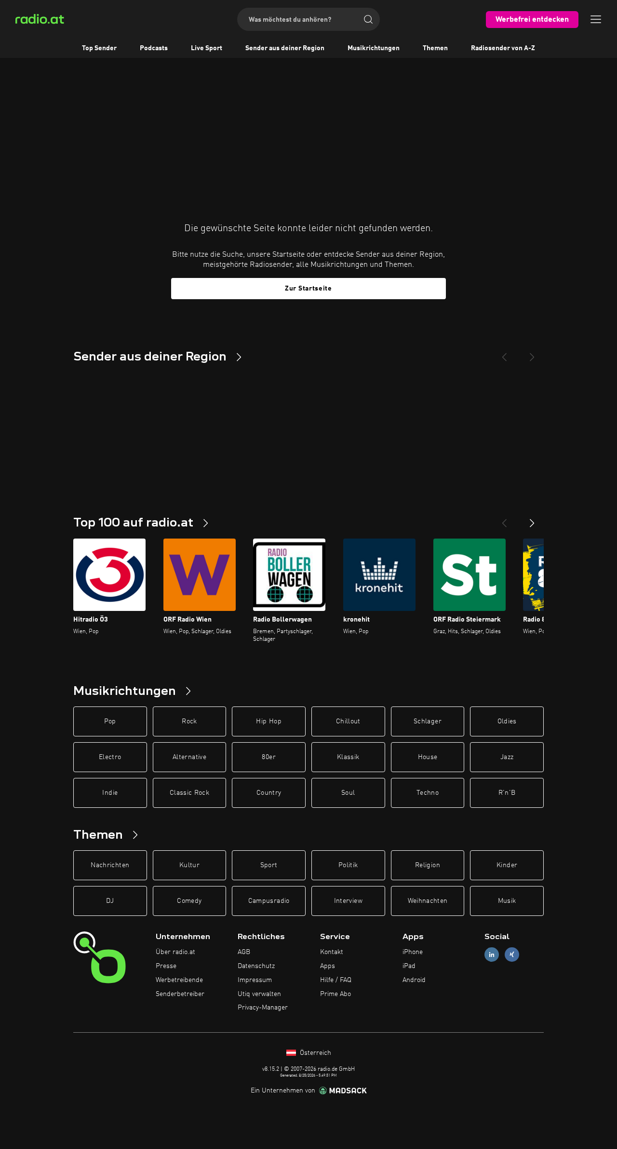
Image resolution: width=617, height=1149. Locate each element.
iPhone (412, 952)
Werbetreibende (179, 980)
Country (268, 792)
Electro (110, 757)
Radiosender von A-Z (503, 48)
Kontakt (331, 952)
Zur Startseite (308, 288)
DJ (110, 901)
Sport (269, 865)
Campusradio (269, 901)
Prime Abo (335, 994)
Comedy (189, 901)
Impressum (255, 980)
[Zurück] (504, 519)
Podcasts (154, 48)
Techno (427, 792)
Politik (348, 865)
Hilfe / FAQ (335, 980)
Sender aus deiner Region (284, 48)
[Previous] (504, 353)
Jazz (506, 757)
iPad (409, 966)
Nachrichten (110, 865)
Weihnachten (428, 901)
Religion (427, 865)
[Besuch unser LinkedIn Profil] (492, 955)
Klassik (348, 757)
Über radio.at (175, 952)
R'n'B (507, 792)
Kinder (506, 865)
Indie (110, 792)
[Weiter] (532, 519)
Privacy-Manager (263, 1007)
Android (414, 980)
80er (268, 757)
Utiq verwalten (259, 994)
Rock (189, 721)
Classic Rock (189, 792)
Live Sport (206, 48)
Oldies (507, 721)
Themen (435, 48)
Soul (348, 792)
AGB (244, 952)
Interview (348, 901)
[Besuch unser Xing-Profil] (512, 955)
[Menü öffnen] (596, 19)
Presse (166, 966)
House (428, 757)
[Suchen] (368, 19)
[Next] (532, 353)
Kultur (189, 865)
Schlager (428, 721)
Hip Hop (268, 721)
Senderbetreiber (180, 994)
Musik (507, 901)
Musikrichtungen (374, 48)
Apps (327, 966)
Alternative (189, 757)
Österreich (314, 1053)
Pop (110, 721)
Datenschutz (256, 966)
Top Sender (99, 48)
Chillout (348, 721)
